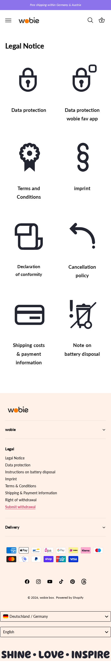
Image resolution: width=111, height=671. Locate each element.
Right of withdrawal (20, 500)
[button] (8, 20)
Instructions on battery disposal (30, 472)
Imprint (11, 479)
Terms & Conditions (20, 486)
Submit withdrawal (20, 507)
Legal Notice (15, 458)
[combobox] (55, 616)
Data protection (17, 465)
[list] (55, 213)
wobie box (47, 597)
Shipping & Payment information (31, 493)
